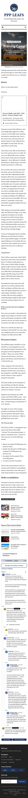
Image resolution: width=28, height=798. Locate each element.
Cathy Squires (8, 50)
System (21, 770)
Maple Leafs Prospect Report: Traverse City (17, 516)
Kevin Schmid (13, 67)
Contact (15, 794)
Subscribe (22, 781)
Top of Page (7, 739)
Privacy (6, 793)
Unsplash (20, 67)
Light (5, 770)
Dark (13, 770)
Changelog (4, 762)
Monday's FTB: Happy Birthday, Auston (17, 508)
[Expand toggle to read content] (24, 554)
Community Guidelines (7, 759)
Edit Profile (4, 757)
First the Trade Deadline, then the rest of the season (18, 530)
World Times (17, 751)
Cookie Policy (17, 793)
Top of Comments (19, 739)
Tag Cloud (18, 759)
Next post (14, 514)
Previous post (15, 505)
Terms (10, 793)
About (10, 757)
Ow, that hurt (14, 537)
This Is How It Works (14, 41)
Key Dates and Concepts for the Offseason (18, 545)
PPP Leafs (14, 14)
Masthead (11, 762)
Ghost (17, 791)
